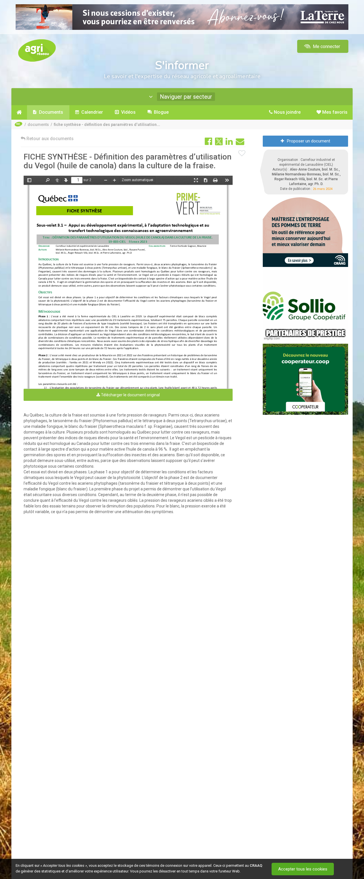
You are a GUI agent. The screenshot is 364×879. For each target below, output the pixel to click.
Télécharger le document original (130, 395)
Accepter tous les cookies (302, 869)
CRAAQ (256, 865)
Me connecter (326, 46)
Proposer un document (308, 141)
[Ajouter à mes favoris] (242, 153)
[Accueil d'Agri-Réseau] (37, 50)
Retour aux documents (49, 138)
